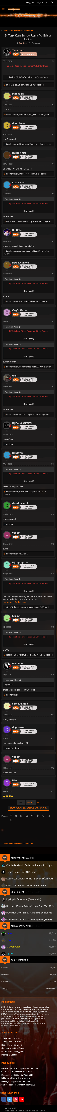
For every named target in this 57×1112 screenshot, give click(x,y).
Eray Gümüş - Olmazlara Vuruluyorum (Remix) (29, 919)
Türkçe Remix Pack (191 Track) (21, 872)
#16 (52, 674)
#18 (52, 738)
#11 (52, 464)
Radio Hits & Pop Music (11, 1044)
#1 (53, 61)
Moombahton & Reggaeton (13, 1051)
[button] (3, 9)
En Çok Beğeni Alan (21, 926)
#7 (53, 273)
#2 (53, 104)
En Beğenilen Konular (22, 858)
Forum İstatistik (19, 960)
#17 (52, 714)
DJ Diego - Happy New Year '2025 (16, 1078)
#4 (53, 164)
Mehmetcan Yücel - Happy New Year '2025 (20, 1068)
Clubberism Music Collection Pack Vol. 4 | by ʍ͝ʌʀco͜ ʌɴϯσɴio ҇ (31, 865)
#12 (52, 514)
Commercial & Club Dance (12, 1048)
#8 (53, 321)
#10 (52, 434)
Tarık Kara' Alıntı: (11, 199)
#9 (53, 386)
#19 (52, 768)
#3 (53, 134)
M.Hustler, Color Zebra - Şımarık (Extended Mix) (29, 913)
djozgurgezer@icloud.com (15, 602)
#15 (52, 627)
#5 (53, 193)
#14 (52, 573)
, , (25, 84)
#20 (52, 791)
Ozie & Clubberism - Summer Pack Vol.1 (26, 885)
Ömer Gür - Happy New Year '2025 (16, 1071)
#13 (52, 544)
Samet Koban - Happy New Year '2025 (18, 1084)
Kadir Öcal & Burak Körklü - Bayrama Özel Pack (29, 879)
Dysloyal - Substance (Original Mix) (23, 899)
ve (17, 553)
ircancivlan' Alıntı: (12, 680)
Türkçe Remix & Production (13, 1038)
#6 (53, 241)
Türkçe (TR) (12, 1108)
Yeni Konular (17, 892)
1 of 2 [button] (21, 802)
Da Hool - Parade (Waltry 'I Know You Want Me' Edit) (31, 906)
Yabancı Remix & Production (13, 1041)
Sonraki (30, 802)
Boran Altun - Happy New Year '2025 (17, 1074)
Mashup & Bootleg (9, 1054)
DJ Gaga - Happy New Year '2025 (16, 1081)
